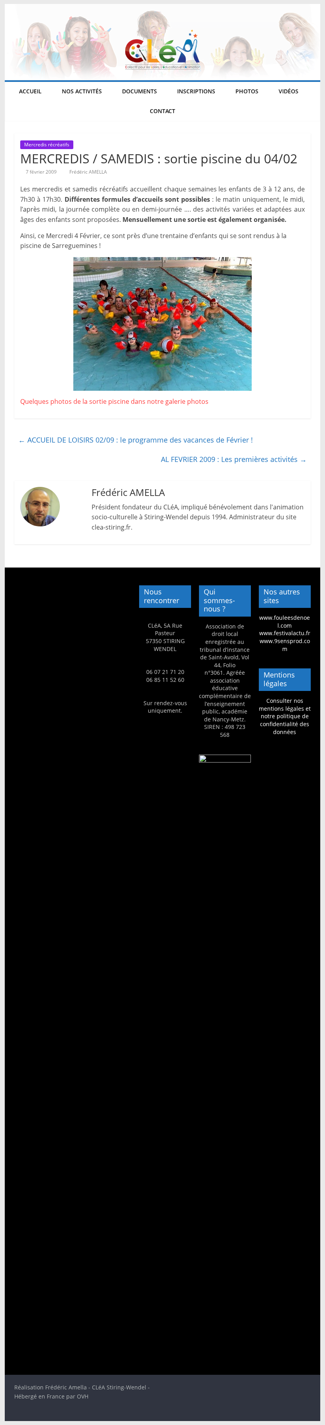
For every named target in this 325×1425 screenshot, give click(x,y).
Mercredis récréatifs (46, 144)
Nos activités (82, 91)
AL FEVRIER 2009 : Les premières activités (234, 459)
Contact (162, 111)
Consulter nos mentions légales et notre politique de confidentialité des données (285, 716)
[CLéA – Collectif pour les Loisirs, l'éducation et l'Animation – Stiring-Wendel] (162, 8)
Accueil (30, 91)
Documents (139, 91)
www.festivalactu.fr (284, 633)
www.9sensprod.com (285, 645)
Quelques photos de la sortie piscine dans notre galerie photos (114, 401)
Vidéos (288, 91)
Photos (246, 91)
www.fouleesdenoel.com (284, 621)
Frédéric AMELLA (88, 171)
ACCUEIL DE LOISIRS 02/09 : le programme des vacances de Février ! (135, 440)
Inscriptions (196, 91)
